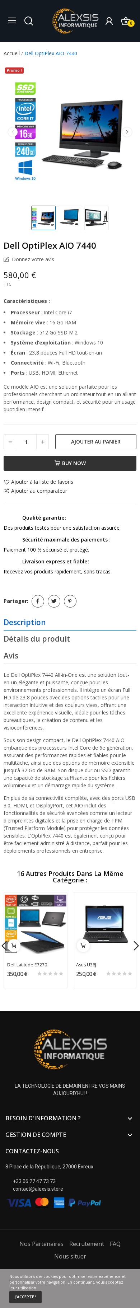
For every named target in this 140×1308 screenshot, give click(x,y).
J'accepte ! (25, 1296)
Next (127, 132)
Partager (38, 601)
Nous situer (70, 1256)
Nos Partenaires (41, 1244)
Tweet (54, 601)
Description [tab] (25, 622)
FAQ (115, 1244)
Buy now (74, 463)
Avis (11, 656)
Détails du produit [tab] (37, 639)
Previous (13, 132)
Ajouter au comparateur (39, 491)
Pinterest (70, 601)
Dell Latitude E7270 (27, 965)
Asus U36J (86, 965)
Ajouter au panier (96, 441)
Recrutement (86, 1244)
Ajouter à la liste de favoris (42, 482)
